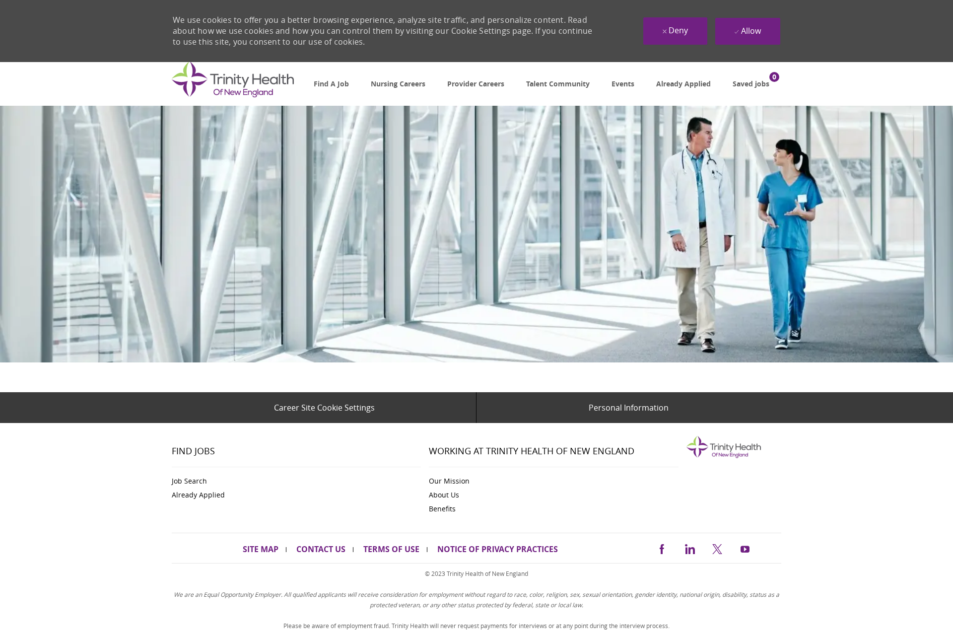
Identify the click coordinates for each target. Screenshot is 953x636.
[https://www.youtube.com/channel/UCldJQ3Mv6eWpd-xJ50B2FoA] (745, 547)
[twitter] (717, 547)
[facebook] (662, 547)
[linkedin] (689, 547)
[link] (233, 84)
